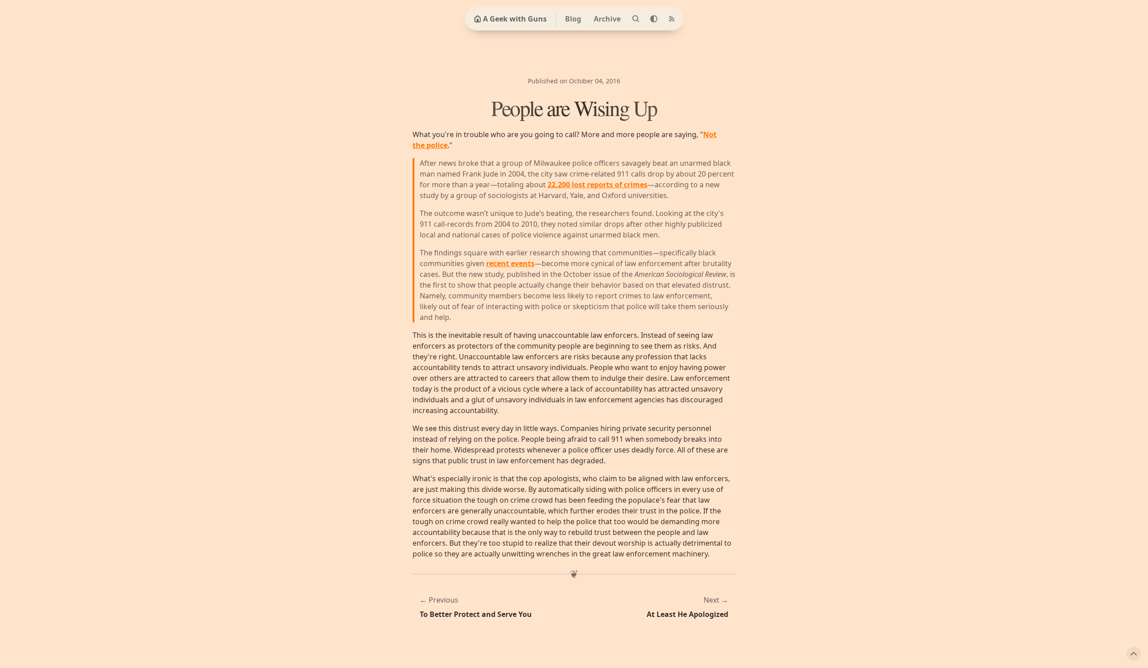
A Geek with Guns (515, 19)
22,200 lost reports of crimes (598, 185)
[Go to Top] (1133, 653)
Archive (607, 19)
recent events (510, 263)
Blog (573, 19)
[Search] (636, 19)
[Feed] (672, 19)
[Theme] (654, 19)
